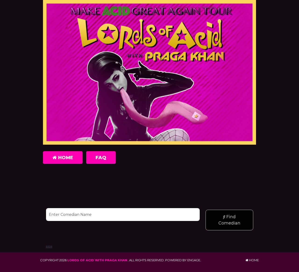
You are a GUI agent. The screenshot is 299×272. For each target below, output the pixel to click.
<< (47, 246)
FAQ (101, 157)
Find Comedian (229, 220)
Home (65, 157)
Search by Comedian (62, 205)
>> (50, 246)
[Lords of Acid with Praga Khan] (149, 72)
